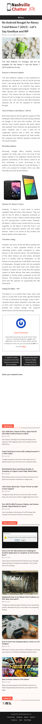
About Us (32, 717)
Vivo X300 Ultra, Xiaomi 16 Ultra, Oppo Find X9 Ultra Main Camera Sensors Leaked (19, 432)
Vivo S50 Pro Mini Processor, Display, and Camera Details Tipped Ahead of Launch (20, 505)
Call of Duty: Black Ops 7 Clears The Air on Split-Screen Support (20, 488)
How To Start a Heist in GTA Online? (15, 679)
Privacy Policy (11, 717)
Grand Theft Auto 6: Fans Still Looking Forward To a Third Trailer (20, 452)
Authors (26, 717)
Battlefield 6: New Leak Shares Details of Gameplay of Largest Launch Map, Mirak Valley (19, 470)
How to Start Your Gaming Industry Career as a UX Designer (21, 643)
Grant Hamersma (20, 35)
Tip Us (20, 720)
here (24, 346)
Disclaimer (19, 717)
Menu (22, 17)
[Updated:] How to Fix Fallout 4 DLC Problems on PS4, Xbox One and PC (20, 598)
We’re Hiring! (27, 720)
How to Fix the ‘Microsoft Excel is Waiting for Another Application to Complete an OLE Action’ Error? (20, 553)
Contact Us (14, 720)
